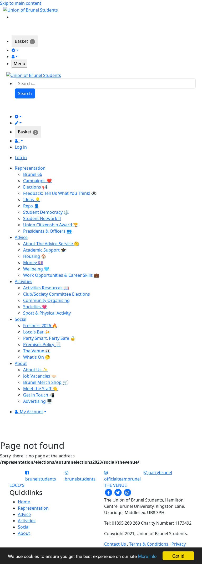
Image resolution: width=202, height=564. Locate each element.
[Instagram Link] (127, 492)
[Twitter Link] (118, 492)
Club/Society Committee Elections (56, 294)
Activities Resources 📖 (46, 288)
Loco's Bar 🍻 (36, 332)
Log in (21, 147)
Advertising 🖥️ (37, 401)
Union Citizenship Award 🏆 (50, 225)
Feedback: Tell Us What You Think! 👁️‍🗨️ (60, 193)
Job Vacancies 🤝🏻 (40, 376)
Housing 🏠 (34, 256)
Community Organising (46, 300)
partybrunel (159, 473)
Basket (21, 41)
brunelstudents (40, 479)
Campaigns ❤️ (37, 181)
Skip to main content (20, 3)
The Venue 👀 (36, 351)
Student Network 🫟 (42, 218)
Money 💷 (33, 262)
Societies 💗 (35, 307)
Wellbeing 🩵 (36, 269)
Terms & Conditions (148, 544)
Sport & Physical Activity (47, 313)
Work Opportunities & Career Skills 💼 (61, 275)
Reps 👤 (31, 206)
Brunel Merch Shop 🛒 (45, 382)
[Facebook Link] (109, 492)
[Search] (15, 16)
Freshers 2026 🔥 (40, 325)
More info (147, 556)
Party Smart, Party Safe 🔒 (49, 338)
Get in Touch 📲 (38, 395)
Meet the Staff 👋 (40, 388)
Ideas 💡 (31, 199)
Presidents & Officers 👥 (47, 231)
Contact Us (115, 544)
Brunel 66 (32, 174)
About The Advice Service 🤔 (51, 244)
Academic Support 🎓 (44, 250)
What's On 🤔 (36, 357)
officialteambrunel (122, 479)
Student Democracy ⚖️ (46, 212)
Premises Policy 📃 (41, 344)
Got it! (178, 555)
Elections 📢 (35, 187)
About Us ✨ (35, 370)
